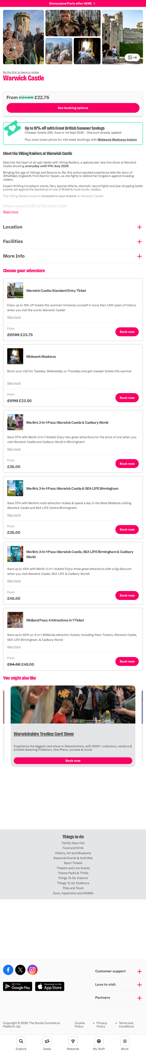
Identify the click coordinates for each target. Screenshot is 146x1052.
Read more (10, 211)
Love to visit (105, 984)
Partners (102, 997)
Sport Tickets (73, 863)
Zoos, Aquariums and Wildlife (73, 893)
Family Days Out (73, 843)
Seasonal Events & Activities (73, 858)
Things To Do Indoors (73, 878)
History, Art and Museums (73, 853)
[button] (21, 72)
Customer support (110, 971)
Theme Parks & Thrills (73, 873)
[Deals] (47, 1041)
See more (14, 317)
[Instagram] (32, 970)
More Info (14, 256)
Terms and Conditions (126, 1024)
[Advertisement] (73, 799)
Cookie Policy (80, 1024)
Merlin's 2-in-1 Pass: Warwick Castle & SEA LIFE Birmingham (72, 488)
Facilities (13, 241)
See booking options (73, 108)
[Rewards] (73, 1041)
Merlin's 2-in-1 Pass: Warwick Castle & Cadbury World (67, 422)
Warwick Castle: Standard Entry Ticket (56, 290)
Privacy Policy (102, 1024)
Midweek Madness (41, 356)
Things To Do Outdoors (73, 883)
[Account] (99, 1041)
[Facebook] (8, 970)
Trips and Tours (73, 888)
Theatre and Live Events (73, 868)
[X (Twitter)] (20, 970)
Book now (127, 332)
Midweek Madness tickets (117, 139)
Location (12, 227)
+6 (135, 57)
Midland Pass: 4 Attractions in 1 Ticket (55, 620)
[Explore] (21, 1041)
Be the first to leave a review (21, 72)
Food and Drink (73, 848)
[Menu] (125, 1041)
